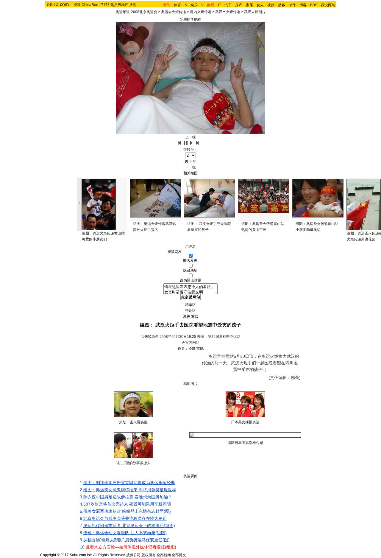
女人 (260, 5)
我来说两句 (150, 337)
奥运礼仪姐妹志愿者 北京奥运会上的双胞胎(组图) (129, 525)
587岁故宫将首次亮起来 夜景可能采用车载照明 (127, 504)
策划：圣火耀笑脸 (133, 422)
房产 (238, 5)
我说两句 (328, 5)
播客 (281, 5)
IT (219, 5)
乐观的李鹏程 (190, 19)
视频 (270, 5)
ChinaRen (90, 5)
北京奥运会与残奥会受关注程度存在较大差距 (125, 518)
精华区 (190, 305)
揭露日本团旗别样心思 (245, 443)
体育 (177, 5)
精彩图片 (190, 384)
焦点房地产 (119, 5)
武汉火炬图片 (255, 12)
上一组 (190, 137)
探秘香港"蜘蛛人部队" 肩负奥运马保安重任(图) (126, 539)
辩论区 (190, 311)
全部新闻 (164, 555)
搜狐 (77, 5)
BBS (313, 5)
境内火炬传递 (200, 12)
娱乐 (194, 5)
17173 (104, 5)
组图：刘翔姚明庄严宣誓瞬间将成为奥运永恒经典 (129, 482)
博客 (303, 5)
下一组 (190, 167)
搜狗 (132, 5)
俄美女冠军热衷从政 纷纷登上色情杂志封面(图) (127, 511)
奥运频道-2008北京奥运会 (136, 12)
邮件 (292, 5)
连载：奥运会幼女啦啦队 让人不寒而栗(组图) (125, 532)
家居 (249, 5)
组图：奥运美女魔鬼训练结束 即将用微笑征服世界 (129, 489)
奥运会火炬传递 (173, 12)
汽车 (228, 5)
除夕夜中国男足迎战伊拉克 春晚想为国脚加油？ (127, 497)
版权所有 (148, 555)
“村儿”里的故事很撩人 (133, 463)
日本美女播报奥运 (245, 422)
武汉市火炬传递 (227, 12)
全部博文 (179, 555)
